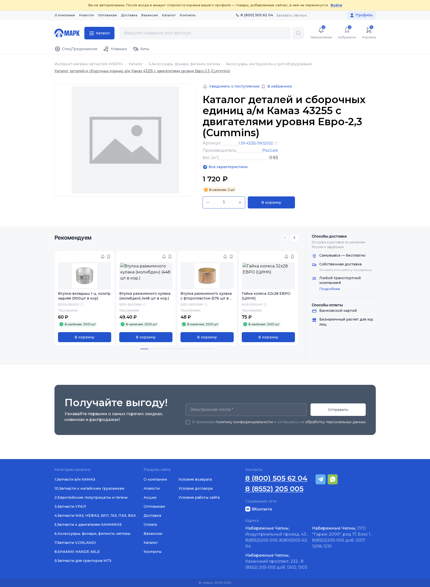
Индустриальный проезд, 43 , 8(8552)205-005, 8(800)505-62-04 (276, 537)
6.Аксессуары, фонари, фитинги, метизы (184, 64)
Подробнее (329, 289)
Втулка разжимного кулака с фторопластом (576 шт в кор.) (206, 298)
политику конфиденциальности (244, 422)
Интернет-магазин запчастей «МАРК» (88, 64)
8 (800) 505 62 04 (276, 478)
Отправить (338, 409)
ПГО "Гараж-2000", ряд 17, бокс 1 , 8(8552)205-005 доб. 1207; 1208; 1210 (342, 537)
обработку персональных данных (335, 422)
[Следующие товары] (294, 238)
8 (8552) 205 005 (274, 489)
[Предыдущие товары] (285, 238)
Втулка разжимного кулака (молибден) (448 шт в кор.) (144, 296)
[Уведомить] (102, 256)
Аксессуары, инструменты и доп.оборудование (269, 64)
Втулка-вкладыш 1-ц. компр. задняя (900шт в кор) (84, 296)
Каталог (136, 64)
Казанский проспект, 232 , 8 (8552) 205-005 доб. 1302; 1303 (276, 561)
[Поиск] (298, 33)
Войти (336, 5)
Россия (270, 150)
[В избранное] (108, 256)
